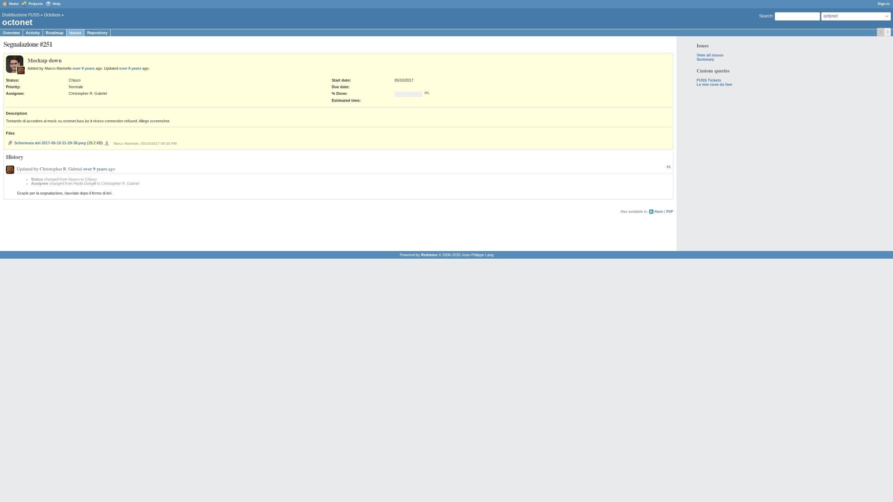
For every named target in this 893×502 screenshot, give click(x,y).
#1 (669, 167)
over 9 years (84, 68)
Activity (33, 33)
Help (56, 4)
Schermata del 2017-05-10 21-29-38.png (50, 143)
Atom (658, 211)
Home (14, 4)
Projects (36, 4)
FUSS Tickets (709, 80)
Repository (97, 33)
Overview (11, 33)
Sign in (884, 4)
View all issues (710, 55)
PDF (669, 211)
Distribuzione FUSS (20, 15)
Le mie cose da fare (714, 84)
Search (766, 16)
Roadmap (54, 33)
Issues (75, 33)
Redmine (429, 255)
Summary (705, 59)
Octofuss (52, 15)
